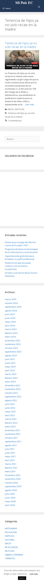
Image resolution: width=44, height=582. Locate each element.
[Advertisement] (22, 199)
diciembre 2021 (12, 430)
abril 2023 (10, 370)
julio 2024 (10, 314)
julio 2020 (10, 493)
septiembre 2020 (13, 486)
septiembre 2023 (13, 351)
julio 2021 (10, 449)
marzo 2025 (10, 299)
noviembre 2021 (13, 434)
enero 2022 (10, 426)
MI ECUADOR (11, 547)
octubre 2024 (11, 303)
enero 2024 (10, 336)
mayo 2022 (10, 411)
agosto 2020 (11, 490)
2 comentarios (15, 120)
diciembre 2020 (12, 475)
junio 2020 (10, 497)
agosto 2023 (11, 355)
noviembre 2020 (13, 478)
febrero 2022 (11, 422)
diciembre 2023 (12, 340)
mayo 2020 (10, 501)
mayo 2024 (10, 321)
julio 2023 (10, 359)
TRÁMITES (10, 558)
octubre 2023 (11, 348)
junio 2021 (10, 452)
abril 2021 (10, 460)
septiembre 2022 (13, 396)
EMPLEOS (9, 536)
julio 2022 (10, 404)
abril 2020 (10, 505)
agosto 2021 (11, 445)
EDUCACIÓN (11, 532)
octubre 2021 (11, 437)
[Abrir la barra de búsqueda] (39, 7)
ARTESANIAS (11, 528)
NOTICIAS (19, 109)
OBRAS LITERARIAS (14, 554)
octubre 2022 (11, 392)
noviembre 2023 (13, 344)
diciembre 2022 (12, 385)
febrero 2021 (11, 467)
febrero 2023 (11, 378)
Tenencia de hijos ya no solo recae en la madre (21, 45)
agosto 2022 (11, 400)
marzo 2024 (10, 329)
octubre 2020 (11, 482)
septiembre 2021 (13, 441)
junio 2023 (10, 363)
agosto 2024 (11, 310)
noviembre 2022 (13, 389)
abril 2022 (10, 415)
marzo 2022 (10, 419)
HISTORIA (9, 539)
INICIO (11, 109)
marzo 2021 (10, 464)
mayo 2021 (10, 456)
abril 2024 (10, 325)
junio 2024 (10, 318)
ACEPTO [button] (22, 578)
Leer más (29, 104)
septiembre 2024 (13, 306)
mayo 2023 (10, 366)
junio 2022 (10, 407)
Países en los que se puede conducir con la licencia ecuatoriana (18, 266)
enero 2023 (10, 381)
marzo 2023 (10, 374)
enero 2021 (10, 471)
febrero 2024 (11, 333)
